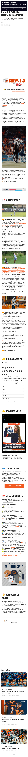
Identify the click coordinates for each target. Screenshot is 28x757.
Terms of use (18, 4)
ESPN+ (4, 518)
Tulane (4, 389)
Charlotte (5, 395)
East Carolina (6, 392)
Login (3, 401)
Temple (4, 386)
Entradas (22, 526)
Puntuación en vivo (8, 501)
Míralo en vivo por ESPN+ (12, 548)
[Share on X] (5, 25)
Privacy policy (9, 4)
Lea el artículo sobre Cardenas (10, 340)
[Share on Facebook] (2, 25)
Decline (22, 9)
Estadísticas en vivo (12, 518)
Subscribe (8, 401)
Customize (14, 9)
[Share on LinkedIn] (9, 25)
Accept (5, 9)
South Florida (6, 398)
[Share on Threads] (7, 25)
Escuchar (18, 536)
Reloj (13, 536)
